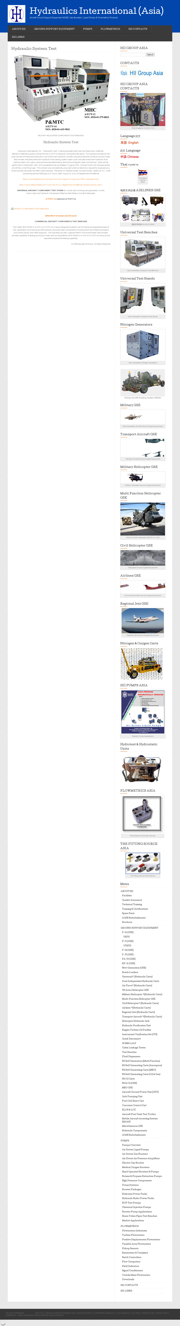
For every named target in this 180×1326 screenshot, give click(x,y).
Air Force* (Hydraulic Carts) (137, 986)
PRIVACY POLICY (162, 1313)
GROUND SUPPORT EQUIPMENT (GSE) (60, 1313)
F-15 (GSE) (127, 941)
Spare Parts (128, 914)
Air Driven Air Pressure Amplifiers (141, 1159)
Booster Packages (131, 1190)
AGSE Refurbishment (134, 918)
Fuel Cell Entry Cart (133, 1101)
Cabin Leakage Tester (134, 1048)
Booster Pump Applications (137, 1212)
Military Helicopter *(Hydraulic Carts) (142, 995)
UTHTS (127, 946)
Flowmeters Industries (134, 1231)
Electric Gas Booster (133, 1163)
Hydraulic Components (134, 1131)
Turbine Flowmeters (133, 1235)
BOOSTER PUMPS (84, 1313)
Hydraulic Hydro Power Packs (138, 1199)
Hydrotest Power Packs (134, 1194)
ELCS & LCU (129, 1110)
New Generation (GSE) (134, 968)
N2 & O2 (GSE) (129, 1083)
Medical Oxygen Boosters (135, 1168)
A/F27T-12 (51, 199)
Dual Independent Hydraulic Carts (140, 981)
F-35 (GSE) (128, 955)
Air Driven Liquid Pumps (135, 1150)
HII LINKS (18, 37)
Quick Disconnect (131, 1039)
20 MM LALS (129, 1044)
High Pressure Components (137, 1181)
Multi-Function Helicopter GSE (138, 999)
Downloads (128, 1280)
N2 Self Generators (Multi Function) (141, 1061)
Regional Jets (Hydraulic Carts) (138, 1012)
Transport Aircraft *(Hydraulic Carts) (142, 1017)
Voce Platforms (56, 1315)
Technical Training (132, 905)
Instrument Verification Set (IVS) (139, 1035)
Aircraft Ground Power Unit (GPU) (140, 1092)
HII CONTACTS (138, 29)
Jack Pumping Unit (132, 1097)
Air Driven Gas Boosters (135, 1154)
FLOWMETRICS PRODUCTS (104, 1313)
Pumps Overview (131, 1145)
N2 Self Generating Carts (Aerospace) (142, 1066)
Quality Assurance (132, 900)
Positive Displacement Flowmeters (141, 1240)
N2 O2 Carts (128, 1079)
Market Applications (133, 1221)
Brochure (127, 922)
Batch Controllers (131, 1258)
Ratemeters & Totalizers (135, 1253)
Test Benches (129, 1052)
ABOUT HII (19, 29)
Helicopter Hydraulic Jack (136, 1021)
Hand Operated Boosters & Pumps (140, 1172)
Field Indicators (130, 1266)
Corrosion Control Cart (134, 1106)
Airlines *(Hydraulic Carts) (136, 1008)
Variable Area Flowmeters (136, 1244)
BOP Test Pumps (131, 1203)
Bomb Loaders (130, 973)
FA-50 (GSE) (129, 959)
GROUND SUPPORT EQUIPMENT (54, 29)
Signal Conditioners (132, 1271)
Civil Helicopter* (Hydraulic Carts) (140, 1004)
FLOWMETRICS (110, 29)
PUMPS (87, 29)
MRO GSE (127, 1088)
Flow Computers (131, 1262)
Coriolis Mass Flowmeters (136, 1275)
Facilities (127, 896)
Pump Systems (130, 1185)
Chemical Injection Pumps (136, 1207)
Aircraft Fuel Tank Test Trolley (139, 1114)
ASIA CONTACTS (123, 1313)
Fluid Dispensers (131, 1057)
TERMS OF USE (148, 1313)
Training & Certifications (135, 909)
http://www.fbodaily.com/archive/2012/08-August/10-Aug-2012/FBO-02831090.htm (60, 179)
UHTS (126, 937)
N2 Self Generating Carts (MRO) (139, 1070)
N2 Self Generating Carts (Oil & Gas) (141, 1075)
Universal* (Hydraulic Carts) (137, 977)
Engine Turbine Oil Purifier (136, 1030)
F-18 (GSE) (128, 950)
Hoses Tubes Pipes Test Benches (139, 1216)
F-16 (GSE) (128, 933)
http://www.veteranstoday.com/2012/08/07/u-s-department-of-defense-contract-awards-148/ (61, 185)
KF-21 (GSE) (128, 964)
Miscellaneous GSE (132, 1126)
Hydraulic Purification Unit (136, 1026)
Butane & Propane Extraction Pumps (142, 1176)
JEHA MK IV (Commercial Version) (61, 216)
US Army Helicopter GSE (135, 990)
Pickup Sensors (130, 1249)
